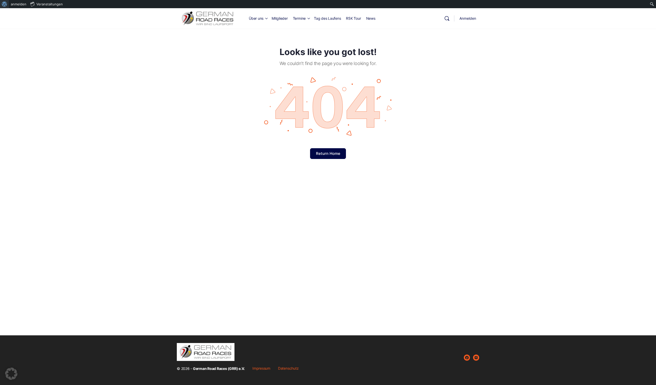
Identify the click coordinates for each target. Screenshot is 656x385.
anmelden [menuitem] (18, 4)
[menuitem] (4, 4)
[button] (11, 373)
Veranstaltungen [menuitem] (49, 4)
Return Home (328, 153)
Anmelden (467, 18)
